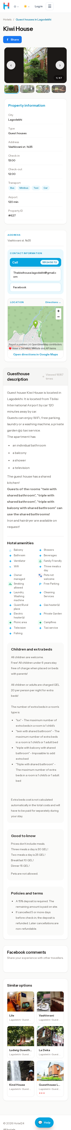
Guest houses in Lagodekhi (33, 19)
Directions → (53, 302)
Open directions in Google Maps (35, 354)
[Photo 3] (43, 89)
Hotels (7, 19)
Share (15, 39)
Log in (39, 6)
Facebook (19, 287)
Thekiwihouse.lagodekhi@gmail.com (34, 274)
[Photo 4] (59, 89)
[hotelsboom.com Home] (6, 6)
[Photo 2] (27, 89)
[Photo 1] (11, 89)
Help (44, 1122)
